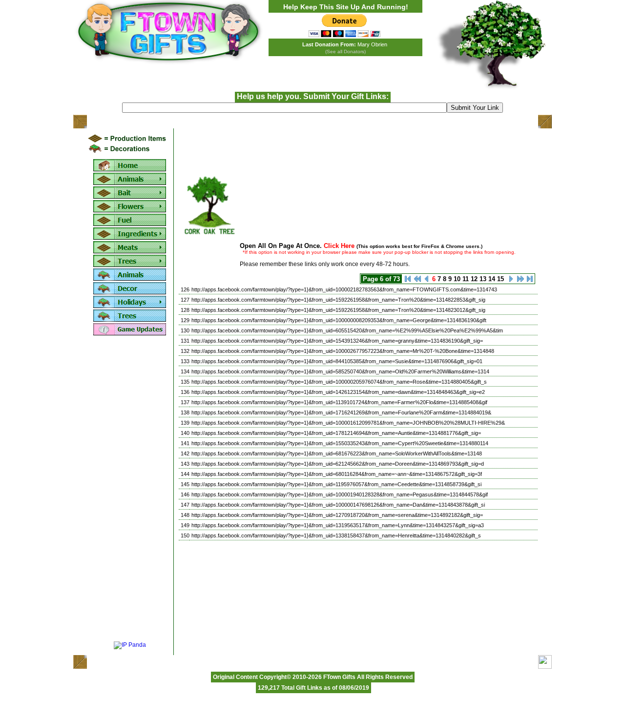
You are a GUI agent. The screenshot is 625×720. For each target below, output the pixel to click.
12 (474, 279)
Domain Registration (386, 696)
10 (457, 279)
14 (491, 279)
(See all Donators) (345, 51)
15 (500, 279)
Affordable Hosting (202, 696)
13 (482, 279)
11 (465, 279)
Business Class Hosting (254, 696)
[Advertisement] (130, 489)
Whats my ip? (429, 696)
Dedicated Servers (338, 696)
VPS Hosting (299, 696)
